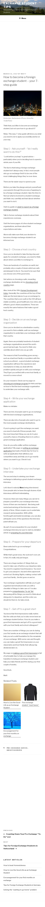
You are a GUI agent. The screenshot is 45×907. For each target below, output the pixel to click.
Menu (23, 18)
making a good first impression (25, 653)
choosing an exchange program (15, 384)
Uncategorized (14, 750)
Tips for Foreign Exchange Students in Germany (22, 885)
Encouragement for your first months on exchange (11, 733)
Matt (23, 74)
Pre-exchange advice (17, 748)
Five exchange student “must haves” (30, 704)
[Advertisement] (22, 45)
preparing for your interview (21, 533)
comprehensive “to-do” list (22, 591)
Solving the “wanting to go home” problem (20, 890)
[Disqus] (22, 787)
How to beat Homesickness (14, 865)
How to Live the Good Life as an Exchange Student (11, 705)
